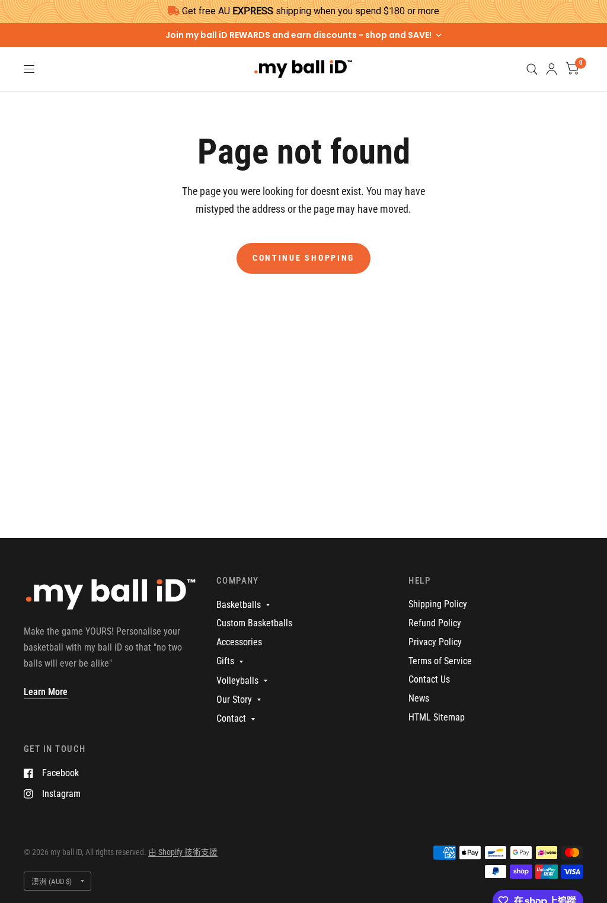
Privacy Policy (435, 642)
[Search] (532, 69)
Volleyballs (237, 680)
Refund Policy (434, 623)
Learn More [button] (46, 691)
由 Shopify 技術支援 (183, 852)
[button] (303, 35)
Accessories (239, 642)
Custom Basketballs (254, 623)
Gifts (225, 661)
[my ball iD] (111, 599)
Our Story (234, 699)
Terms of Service (440, 661)
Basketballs (238, 604)
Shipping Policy (437, 604)
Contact (231, 718)
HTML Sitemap (436, 717)
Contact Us (429, 679)
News (418, 698)
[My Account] (551, 69)
